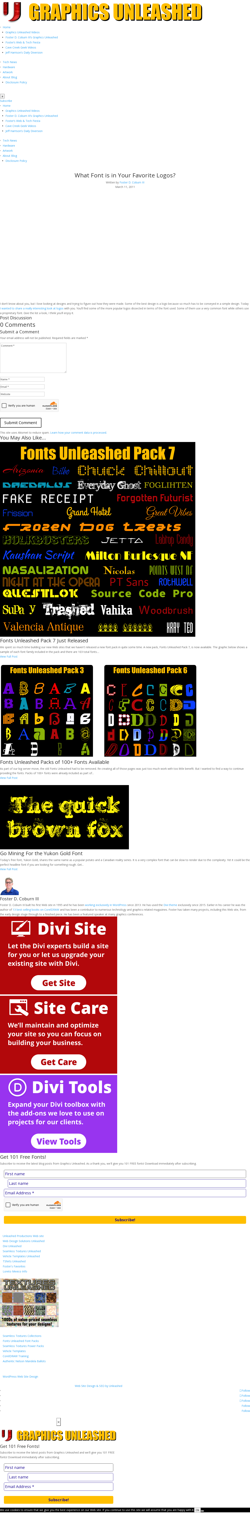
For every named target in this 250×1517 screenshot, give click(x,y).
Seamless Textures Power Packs (23, 1346)
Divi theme (170, 905)
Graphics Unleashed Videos (22, 32)
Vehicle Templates (14, 1351)
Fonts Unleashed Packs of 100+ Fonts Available (54, 761)
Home (7, 27)
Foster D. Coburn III (132, 182)
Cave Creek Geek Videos (20, 47)
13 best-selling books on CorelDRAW (36, 909)
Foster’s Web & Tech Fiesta (22, 42)
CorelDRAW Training (16, 1356)
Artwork (8, 72)
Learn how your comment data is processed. (78, 432)
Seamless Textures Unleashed (22, 1251)
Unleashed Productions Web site (23, 1236)
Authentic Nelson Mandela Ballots (24, 1361)
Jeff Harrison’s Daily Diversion (24, 52)
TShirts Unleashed (14, 1261)
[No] (202, 1511)
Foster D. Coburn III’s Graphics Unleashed (31, 37)
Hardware (9, 67)
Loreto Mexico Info (15, 1271)
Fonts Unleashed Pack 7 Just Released (44, 640)
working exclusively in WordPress (106, 905)
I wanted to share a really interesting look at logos (31, 308)
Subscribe (6, 101)
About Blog (10, 77)
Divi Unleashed (12, 1246)
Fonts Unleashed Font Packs (21, 1341)
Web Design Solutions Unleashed (24, 1241)
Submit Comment (20, 422)
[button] (14, 198)
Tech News (10, 62)
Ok (197, 1510)
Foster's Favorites (14, 1266)
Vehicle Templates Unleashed (21, 1256)
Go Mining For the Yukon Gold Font (41, 853)
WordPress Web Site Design (20, 1376)
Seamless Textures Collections (22, 1336)
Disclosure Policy (16, 82)
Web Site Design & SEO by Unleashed (98, 1386)
